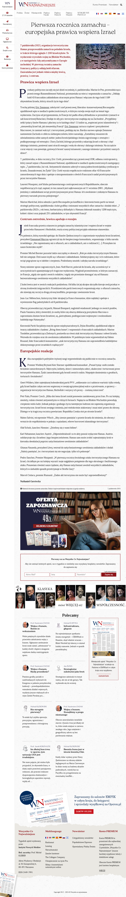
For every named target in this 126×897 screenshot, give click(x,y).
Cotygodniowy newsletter (82, 838)
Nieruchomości (51, 850)
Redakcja (7, 59)
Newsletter (113, 5)
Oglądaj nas (7, 42)
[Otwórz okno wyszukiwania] (121, 5)
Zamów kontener (52, 853)
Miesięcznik (36, 13)
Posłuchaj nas (7, 33)
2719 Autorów (7, 15)
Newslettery (7, 24)
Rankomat (49, 842)
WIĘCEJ (102, 870)
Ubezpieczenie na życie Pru (56, 861)
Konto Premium (100, 5)
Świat (26, 13)
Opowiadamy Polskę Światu (83, 846)
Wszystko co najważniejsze (79, 892)
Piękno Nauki (47, 14)
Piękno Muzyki (69, 14)
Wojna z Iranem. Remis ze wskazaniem (34, 628)
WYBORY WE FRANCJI (83, 14)
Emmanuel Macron (39, 239)
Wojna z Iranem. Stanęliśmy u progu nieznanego (70, 712)
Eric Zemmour (42, 107)
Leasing (48, 846)
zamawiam (104, 676)
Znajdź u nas (7, 50)
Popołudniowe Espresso (82, 842)
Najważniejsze (7, 7)
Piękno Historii (57, 14)
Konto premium (7, 68)
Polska (20, 13)
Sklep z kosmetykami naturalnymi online (54, 865)
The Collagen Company (55, 857)
